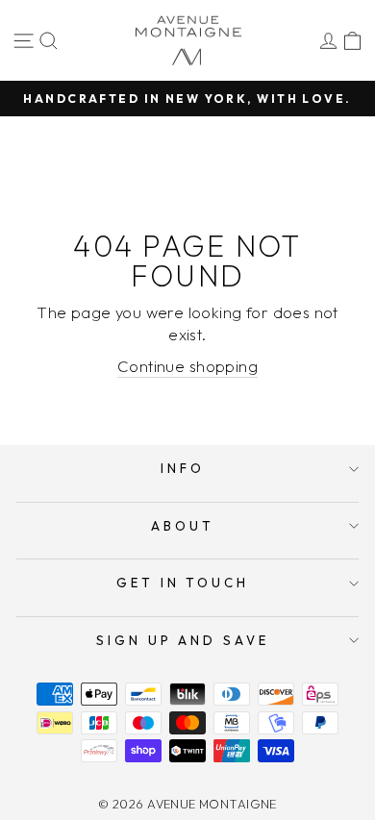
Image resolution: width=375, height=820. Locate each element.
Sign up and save (183, 640)
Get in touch (183, 582)
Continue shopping (187, 366)
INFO (183, 468)
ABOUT (182, 526)
